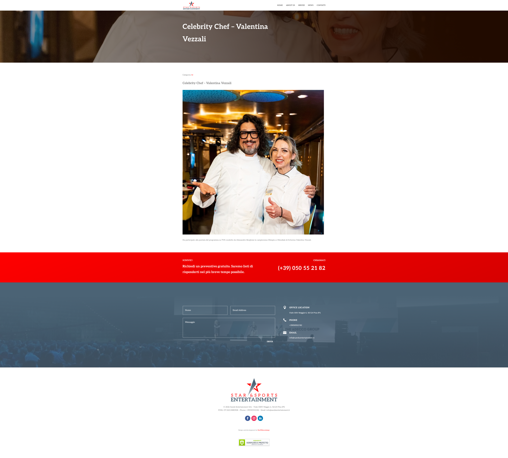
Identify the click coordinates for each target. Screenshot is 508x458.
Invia (270, 341)
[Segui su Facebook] (247, 418)
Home (280, 5)
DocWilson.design (264, 430)
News (310, 5)
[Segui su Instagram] (254, 418)
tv (192, 75)
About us (290, 5)
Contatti (321, 5)
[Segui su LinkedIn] (260, 418)
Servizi (301, 5)
